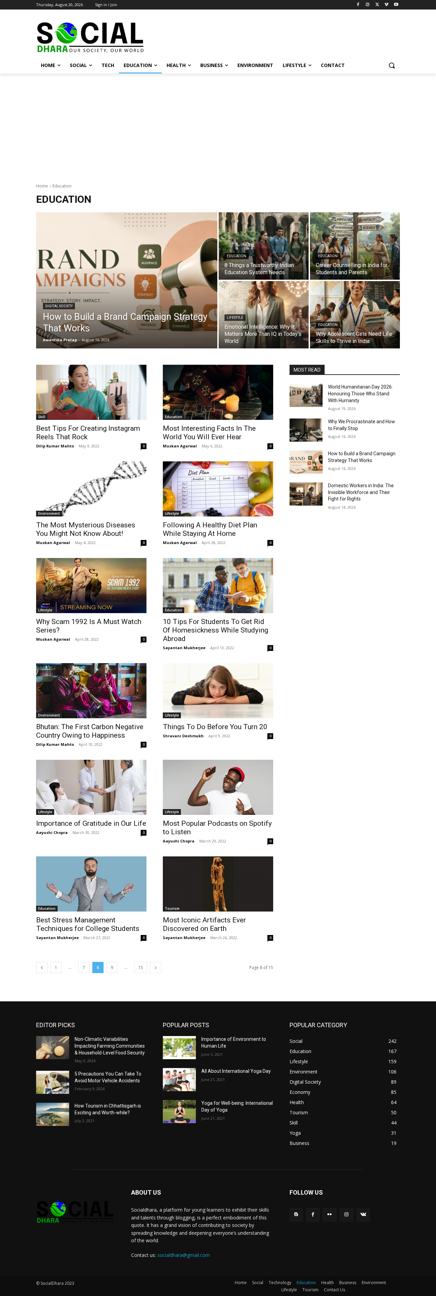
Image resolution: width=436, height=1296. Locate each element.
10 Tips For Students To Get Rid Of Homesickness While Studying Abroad (215, 630)
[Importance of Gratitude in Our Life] (91, 787)
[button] (392, 65)
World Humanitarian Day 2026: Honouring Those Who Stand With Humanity (360, 393)
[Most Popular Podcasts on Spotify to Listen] (218, 787)
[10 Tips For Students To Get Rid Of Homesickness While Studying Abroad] (218, 585)
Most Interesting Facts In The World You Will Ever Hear (209, 432)
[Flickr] (329, 1214)
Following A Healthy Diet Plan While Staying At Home (210, 529)
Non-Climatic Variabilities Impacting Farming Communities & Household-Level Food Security (110, 1045)
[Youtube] (396, 5)
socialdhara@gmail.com (183, 1255)
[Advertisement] (218, 124)
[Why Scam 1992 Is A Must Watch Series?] (91, 585)
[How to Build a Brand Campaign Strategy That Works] (126, 280)
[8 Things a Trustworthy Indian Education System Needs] (264, 246)
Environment (49, 513)
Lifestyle (235, 317)
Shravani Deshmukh (183, 735)
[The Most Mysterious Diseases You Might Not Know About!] (91, 488)
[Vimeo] (386, 5)
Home (42, 186)
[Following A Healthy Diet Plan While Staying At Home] (218, 488)
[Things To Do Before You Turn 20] (218, 690)
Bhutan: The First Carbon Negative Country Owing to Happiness (89, 731)
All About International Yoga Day (236, 1071)
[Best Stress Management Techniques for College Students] (91, 884)
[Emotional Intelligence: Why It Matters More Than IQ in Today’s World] (264, 314)
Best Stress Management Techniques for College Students (87, 924)
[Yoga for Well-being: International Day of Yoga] (179, 1111)
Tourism (172, 908)
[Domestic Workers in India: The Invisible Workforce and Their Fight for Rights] (306, 494)
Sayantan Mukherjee (184, 647)
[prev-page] (42, 967)
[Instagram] (368, 5)
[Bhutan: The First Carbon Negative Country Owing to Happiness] (91, 690)
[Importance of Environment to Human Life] (179, 1047)
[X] (377, 5)
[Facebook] (358, 5)
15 (140, 967)
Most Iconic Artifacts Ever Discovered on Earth (204, 924)
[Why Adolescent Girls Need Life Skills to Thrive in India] (355, 314)
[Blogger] (296, 1214)
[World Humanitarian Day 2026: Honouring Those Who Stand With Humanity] (306, 395)
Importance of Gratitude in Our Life (91, 823)
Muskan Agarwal (180, 445)
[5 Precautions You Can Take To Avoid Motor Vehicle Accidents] (52, 1082)
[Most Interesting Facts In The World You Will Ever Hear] (218, 392)
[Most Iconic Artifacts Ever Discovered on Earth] (218, 884)
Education (236, 256)
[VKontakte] (363, 1214)
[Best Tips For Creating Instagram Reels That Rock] (91, 392)
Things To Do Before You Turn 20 (215, 727)
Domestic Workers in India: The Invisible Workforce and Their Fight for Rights (361, 492)
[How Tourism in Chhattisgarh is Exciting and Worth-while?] (52, 1114)
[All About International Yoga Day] (179, 1079)
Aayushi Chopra (52, 832)
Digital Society (59, 306)
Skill (41, 416)
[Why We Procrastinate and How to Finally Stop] (306, 430)
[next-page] (155, 967)
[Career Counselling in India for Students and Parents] (355, 246)
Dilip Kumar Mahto (55, 445)
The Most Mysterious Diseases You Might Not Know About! (85, 529)
